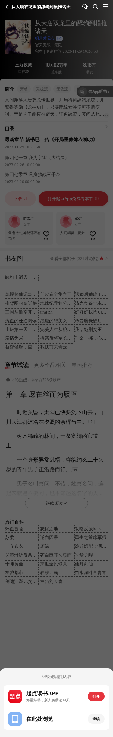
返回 (7, 6)
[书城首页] (84, 7)
